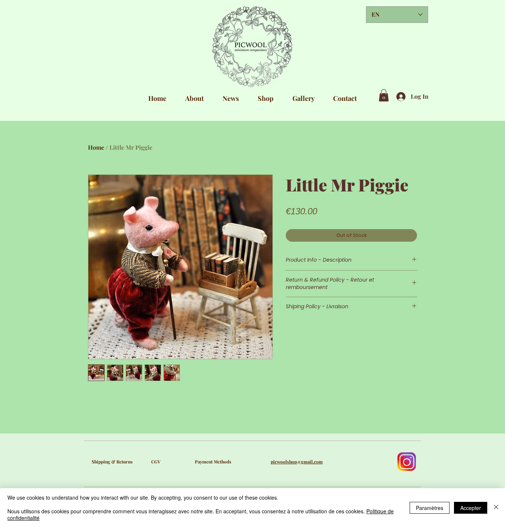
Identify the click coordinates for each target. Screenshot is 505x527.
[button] (384, 95)
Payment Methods (213, 462)
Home (96, 147)
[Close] (496, 507)
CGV (155, 462)
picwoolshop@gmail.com (297, 462)
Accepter (470, 507)
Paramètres (429, 507)
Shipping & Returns (112, 462)
